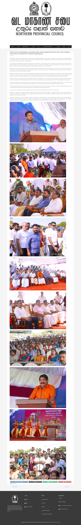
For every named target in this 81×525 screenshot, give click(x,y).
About (18, 46)
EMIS (43, 506)
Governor (12, 55)
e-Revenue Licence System (47, 514)
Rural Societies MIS (46, 510)
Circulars (58, 46)
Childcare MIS (45, 499)
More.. (9, 510)
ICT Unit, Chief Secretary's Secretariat (65, 505)
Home (12, 46)
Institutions (26, 46)
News (33, 46)
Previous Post (14, 486)
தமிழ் (64, 46)
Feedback (60, 498)
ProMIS (44, 503)
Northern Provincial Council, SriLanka (53, 522)
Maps (27, 503)
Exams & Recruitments (48, 46)
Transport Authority (29, 506)
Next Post (67, 486)
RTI (38, 46)
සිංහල (69, 46)
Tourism (27, 499)
